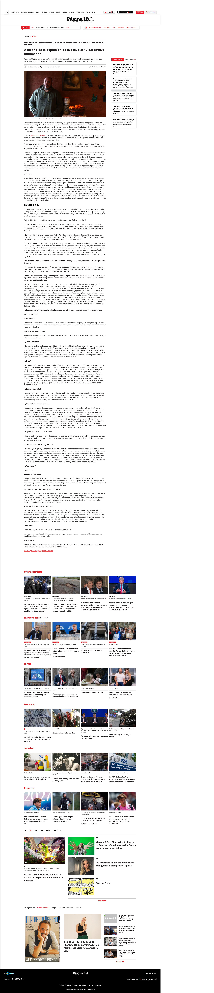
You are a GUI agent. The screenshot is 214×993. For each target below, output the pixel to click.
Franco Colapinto (131, 27)
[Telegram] (23, 979)
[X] (17, 979)
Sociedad (51, 12)
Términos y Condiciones (94, 985)
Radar (48, 830)
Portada (27, 36)
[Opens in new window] (143, 979)
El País (38, 12)
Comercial (149, 973)
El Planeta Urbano (43, 908)
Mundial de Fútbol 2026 (27, 12)
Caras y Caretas (29, 908)
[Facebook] (12, 979)
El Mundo (71, 12)
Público (78, 908)
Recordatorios (80, 12)
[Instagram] (15, 979)
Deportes (64, 12)
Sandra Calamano (38, 135)
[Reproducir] (118, 12)
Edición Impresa (15, 12)
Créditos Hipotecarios (95, 27)
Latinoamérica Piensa (66, 908)
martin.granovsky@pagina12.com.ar (38, 551)
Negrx (54, 908)
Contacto (68, 985)
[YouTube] (21, 979)
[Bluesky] (19, 979)
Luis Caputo (107, 27)
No (31, 830)
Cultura (58, 12)
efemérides (121, 27)
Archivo (61, 985)
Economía (44, 12)
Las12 (36, 830)
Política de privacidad (80, 985)
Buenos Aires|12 (90, 12)
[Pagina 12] (80, 20)
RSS (155, 973)
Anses (114, 27)
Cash (25, 830)
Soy (42, 830)
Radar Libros (57, 830)
